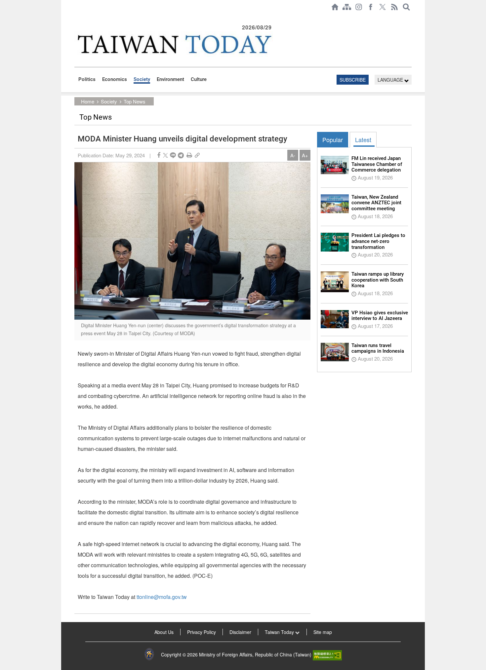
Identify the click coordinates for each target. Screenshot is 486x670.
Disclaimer (240, 632)
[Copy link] (197, 155)
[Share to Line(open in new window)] (173, 155)
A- (292, 155)
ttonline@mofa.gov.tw (162, 597)
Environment (170, 79)
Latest (363, 139)
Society (142, 79)
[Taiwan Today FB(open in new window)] (370, 7)
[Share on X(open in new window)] (165, 155)
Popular (332, 139)
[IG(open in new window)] (358, 7)
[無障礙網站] (327, 654)
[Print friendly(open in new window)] (189, 155)
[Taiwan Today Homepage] (335, 7)
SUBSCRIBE (353, 79)
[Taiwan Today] (173, 44)
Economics (114, 79)
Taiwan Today (280, 632)
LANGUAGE (391, 79)
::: (76, 17)
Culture (199, 79)
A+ (305, 155)
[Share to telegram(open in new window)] (181, 155)
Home (87, 101)
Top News (134, 101)
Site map (322, 632)
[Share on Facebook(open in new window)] (158, 155)
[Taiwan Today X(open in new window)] (382, 7)
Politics (87, 79)
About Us (164, 632)
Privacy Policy (201, 632)
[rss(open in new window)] (394, 7)
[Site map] (347, 7)
